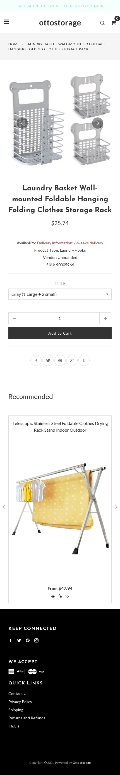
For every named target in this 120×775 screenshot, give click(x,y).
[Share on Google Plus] (72, 360)
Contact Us (18, 693)
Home (14, 44)
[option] (60, 123)
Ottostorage (82, 762)
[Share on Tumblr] (84, 360)
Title (60, 283)
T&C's (13, 726)
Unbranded (67, 257)
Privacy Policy (20, 701)
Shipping (15, 709)
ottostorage (60, 22)
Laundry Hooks (73, 250)
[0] (111, 22)
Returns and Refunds (26, 717)
